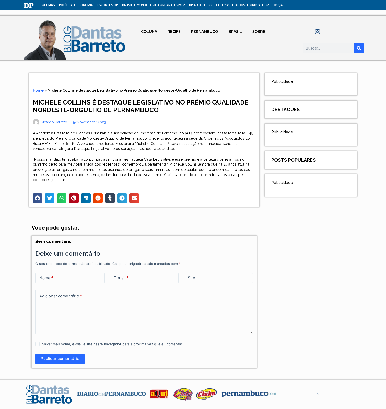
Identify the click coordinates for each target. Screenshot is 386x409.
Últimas (48, 5)
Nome (46, 277)
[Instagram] (317, 31)
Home (38, 90)
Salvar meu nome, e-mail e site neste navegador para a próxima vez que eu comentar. (112, 344)
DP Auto (195, 5)
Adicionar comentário (60, 295)
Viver (180, 5)
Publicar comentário (60, 358)
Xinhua (254, 5)
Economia (85, 5)
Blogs (240, 5)
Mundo (142, 5)
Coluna (149, 32)
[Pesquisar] (359, 48)
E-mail (121, 277)
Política (65, 5)
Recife (174, 32)
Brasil (127, 5)
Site (191, 277)
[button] (37, 198)
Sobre (258, 32)
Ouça (278, 5)
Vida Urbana (162, 5)
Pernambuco (204, 32)
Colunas (223, 5)
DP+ (209, 5)
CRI (267, 5)
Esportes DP (107, 5)
